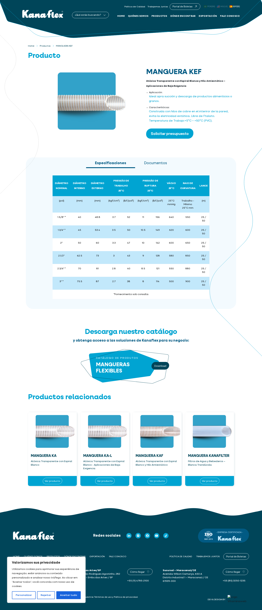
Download (160, 365)
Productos (159, 16)
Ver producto (52, 481)
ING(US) (224, 6)
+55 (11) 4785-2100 (138, 580)
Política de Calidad (134, 7)
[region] (46, 580)
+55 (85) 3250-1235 (234, 580)
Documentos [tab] (155, 163)
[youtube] (157, 535)
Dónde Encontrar (183, 16)
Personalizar (24, 595)
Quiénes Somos (138, 16)
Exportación (208, 16)
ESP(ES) (236, 6)
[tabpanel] (131, 238)
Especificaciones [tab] (110, 163)
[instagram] (138, 535)
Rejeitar (46, 595)
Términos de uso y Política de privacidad (116, 597)
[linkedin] (129, 535)
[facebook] (147, 535)
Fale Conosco (230, 16)
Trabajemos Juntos (158, 7)
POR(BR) (211, 6)
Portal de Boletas (236, 556)
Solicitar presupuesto (170, 133)
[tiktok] (166, 535)
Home (121, 16)
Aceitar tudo (68, 595)
